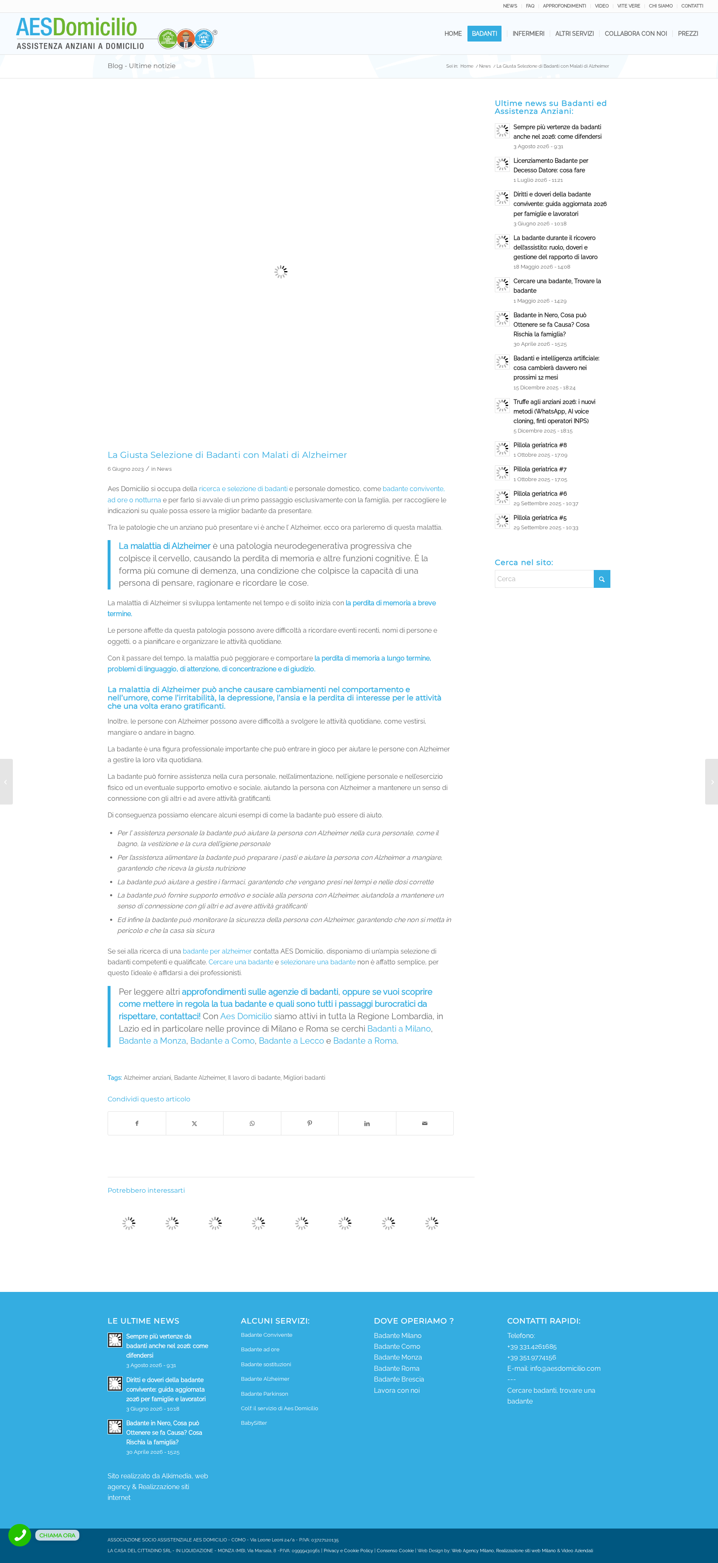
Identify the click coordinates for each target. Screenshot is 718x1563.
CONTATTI (692, 6)
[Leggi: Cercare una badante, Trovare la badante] (502, 284)
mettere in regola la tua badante (205, 1004)
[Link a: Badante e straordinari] (215, 1224)
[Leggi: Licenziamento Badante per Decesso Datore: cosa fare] (502, 164)
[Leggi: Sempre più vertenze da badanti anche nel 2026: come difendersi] (502, 130)
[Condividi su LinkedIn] (367, 1123)
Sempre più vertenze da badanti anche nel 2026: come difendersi (167, 1346)
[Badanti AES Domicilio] (117, 33)
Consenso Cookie (395, 1550)
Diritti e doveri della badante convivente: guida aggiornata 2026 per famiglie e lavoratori (560, 204)
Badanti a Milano (399, 1029)
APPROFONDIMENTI (564, 6)
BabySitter (254, 1423)
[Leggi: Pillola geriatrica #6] (502, 497)
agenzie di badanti (303, 992)
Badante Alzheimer (199, 1077)
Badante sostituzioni (266, 1364)
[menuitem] (510, 6)
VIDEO (602, 6)
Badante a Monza (152, 1041)
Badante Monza (398, 1357)
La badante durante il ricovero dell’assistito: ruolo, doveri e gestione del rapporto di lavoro (556, 247)
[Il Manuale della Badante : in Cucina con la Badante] (711, 782)
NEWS (510, 6)
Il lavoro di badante (254, 1077)
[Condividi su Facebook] (137, 1123)
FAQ (530, 6)
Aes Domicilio (246, 1016)
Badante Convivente (267, 1335)
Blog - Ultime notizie (142, 66)
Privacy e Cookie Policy (348, 1550)
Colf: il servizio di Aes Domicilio (279, 1408)
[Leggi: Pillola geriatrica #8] (502, 448)
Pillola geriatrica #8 (540, 445)
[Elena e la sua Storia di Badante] (6, 782)
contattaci (179, 1016)
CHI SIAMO (661, 6)
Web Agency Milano (473, 1550)
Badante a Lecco (292, 1041)
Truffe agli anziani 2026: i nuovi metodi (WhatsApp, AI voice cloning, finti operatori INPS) (554, 411)
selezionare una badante (318, 962)
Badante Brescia (399, 1379)
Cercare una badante (241, 962)
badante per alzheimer (217, 951)
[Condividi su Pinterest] (310, 1123)
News (164, 469)
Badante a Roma (365, 1041)
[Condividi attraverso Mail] (425, 1123)
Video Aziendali (577, 1550)
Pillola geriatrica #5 (540, 517)
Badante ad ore (260, 1349)
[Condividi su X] (195, 1123)
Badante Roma (397, 1368)
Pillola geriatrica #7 (540, 469)
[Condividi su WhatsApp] (252, 1123)
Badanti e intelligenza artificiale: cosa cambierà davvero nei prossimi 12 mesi (557, 368)
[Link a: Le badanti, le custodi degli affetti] (302, 1224)
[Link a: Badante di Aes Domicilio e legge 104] (345, 1224)
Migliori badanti (304, 1077)
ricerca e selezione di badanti (244, 489)
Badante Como (397, 1346)
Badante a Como (222, 1041)
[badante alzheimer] (281, 272)
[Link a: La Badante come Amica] (129, 1224)
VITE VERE (628, 6)
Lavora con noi (397, 1390)
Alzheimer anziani (147, 1077)
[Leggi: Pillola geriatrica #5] (502, 521)
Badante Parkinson (264, 1394)
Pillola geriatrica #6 (540, 493)
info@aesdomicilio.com (565, 1368)
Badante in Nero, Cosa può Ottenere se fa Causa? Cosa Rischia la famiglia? (552, 325)
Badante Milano (398, 1336)
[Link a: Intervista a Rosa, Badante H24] (388, 1224)
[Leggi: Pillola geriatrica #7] (502, 472)
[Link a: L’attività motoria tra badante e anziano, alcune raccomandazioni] (431, 1224)
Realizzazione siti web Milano (526, 1550)
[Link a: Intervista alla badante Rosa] (172, 1224)
